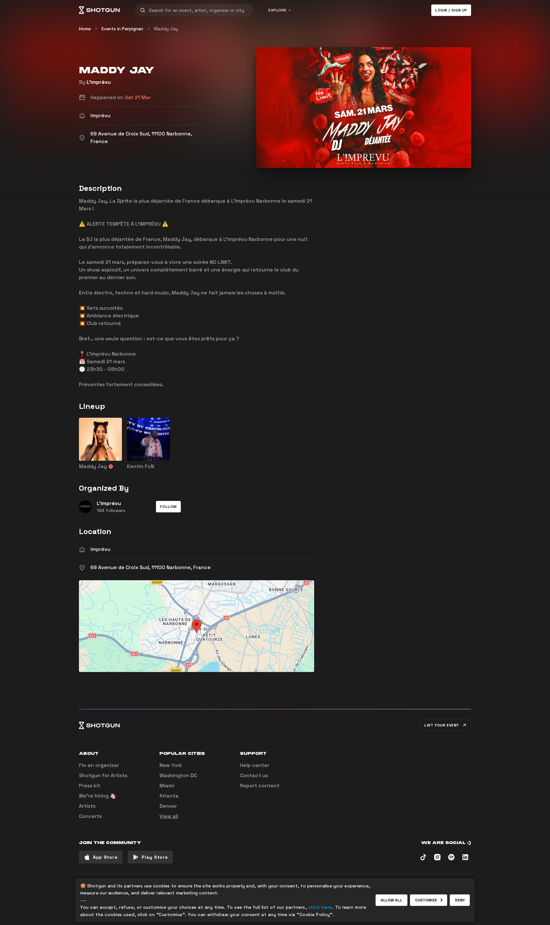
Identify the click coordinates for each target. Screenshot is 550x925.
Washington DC (178, 775)
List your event (441, 725)
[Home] (99, 10)
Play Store (155, 857)
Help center (254, 765)
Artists (87, 806)
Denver (168, 806)
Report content (259, 785)
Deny (460, 900)
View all (168, 816)
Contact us (254, 775)
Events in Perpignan (122, 29)
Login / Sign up (451, 10)
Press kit (89, 785)
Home (85, 29)
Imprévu (100, 549)
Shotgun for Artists (103, 775)
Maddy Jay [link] (166, 29)
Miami (166, 785)
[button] (168, 506)
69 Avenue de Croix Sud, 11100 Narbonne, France (150, 567)
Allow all (391, 900)
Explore (277, 10)
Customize (426, 900)
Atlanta (169, 795)
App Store (105, 857)
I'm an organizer (99, 765)
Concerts (90, 816)
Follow (168, 506)
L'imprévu (99, 82)
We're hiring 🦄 (97, 795)
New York (170, 765)
